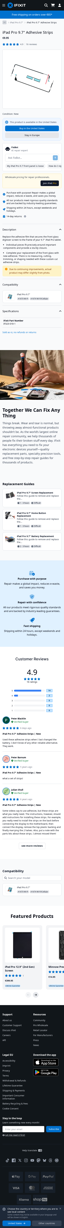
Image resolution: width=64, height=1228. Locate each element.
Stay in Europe (32, 135)
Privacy (6, 1070)
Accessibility (8, 1060)
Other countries (47, 1223)
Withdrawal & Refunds (14, 1080)
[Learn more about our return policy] (25, 216)
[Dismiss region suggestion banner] (60, 1208)
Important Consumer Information (13, 1097)
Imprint (6, 1065)
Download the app (44, 1055)
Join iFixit (49, 183)
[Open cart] (53, 5)
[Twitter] (20, 1160)
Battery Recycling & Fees (15, 1103)
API (4, 1040)
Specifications (10, 311)
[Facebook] (14, 1160)
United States (15, 1223)
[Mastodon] (38, 1160)
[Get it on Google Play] (45, 1072)
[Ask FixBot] (55, 157)
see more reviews (32, 845)
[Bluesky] (44, 1160)
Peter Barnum (18, 757)
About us (7, 1020)
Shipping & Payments (13, 1090)
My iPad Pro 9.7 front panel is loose (25, 165)
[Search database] (46, 5)
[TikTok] (7, 1160)
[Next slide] (36, 995)
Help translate (29, 1150)
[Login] (59, 5)
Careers (6, 1035)
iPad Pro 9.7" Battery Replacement (35, 536)
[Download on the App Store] (45, 1062)
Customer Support (12, 1025)
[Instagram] (26, 1160)
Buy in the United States (32, 128)
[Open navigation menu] (4, 5)
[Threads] (50, 1160)
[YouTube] (32, 1160)
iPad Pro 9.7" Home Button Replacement (31, 514)
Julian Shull (17, 789)
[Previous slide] (28, 995)
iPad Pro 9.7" (16, 22)
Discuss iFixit (9, 1030)
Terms (5, 1075)
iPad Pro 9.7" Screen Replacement (35, 492)
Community (39, 1020)
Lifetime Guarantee (12, 1085)
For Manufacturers (43, 1035)
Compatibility (10, 284)
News (36, 1045)
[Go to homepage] (17, 5)
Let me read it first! (15, 1134)
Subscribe (54, 1129)
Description (9, 229)
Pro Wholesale (40, 1025)
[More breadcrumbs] (4, 22)
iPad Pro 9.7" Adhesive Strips (42, 22)
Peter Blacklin (18, 718)
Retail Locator (40, 1030)
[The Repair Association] (57, 1160)
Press (36, 1040)
